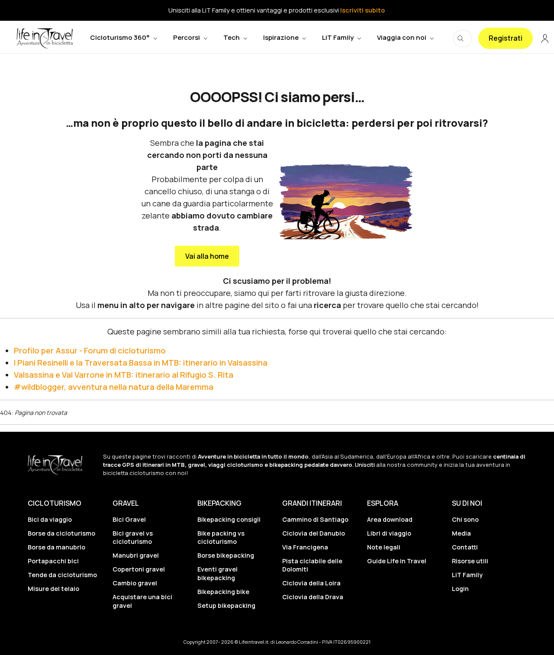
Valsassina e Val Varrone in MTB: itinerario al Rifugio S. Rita (123, 374)
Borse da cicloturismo (61, 533)
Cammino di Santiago (315, 519)
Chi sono (465, 519)
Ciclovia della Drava (312, 597)
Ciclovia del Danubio (313, 533)
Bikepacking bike (223, 592)
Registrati (505, 38)
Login (460, 588)
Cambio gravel (135, 583)
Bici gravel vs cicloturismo (133, 537)
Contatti (465, 547)
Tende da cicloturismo (62, 575)
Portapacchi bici (53, 561)
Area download (389, 519)
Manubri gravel (136, 555)
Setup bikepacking (226, 605)
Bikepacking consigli (229, 519)
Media (461, 533)
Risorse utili (470, 561)
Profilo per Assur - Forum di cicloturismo (90, 350)
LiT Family (467, 575)
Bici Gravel (129, 519)
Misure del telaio (53, 588)
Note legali (383, 547)
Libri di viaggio (389, 533)
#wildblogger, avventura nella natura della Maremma (113, 387)
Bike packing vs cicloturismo (221, 537)
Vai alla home (207, 256)
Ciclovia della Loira (311, 583)
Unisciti (365, 465)
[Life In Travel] (44, 38)
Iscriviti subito (362, 10)
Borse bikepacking (225, 555)
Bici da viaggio (50, 519)
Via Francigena (305, 547)
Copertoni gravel (139, 569)
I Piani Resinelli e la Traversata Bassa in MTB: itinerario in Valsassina (140, 362)
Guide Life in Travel (396, 561)
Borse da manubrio (56, 547)
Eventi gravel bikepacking (217, 573)
